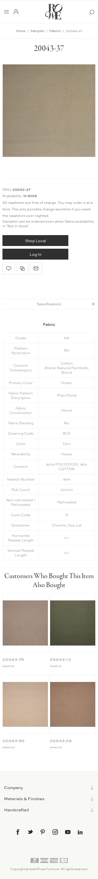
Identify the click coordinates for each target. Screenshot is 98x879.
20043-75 (13, 659)
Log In (35, 254)
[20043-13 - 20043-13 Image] (72, 623)
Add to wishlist (8, 268)
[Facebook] (17, 832)
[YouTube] (67, 832)
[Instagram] (55, 832)
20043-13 (60, 659)
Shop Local (35, 240)
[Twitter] (30, 831)
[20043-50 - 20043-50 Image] (25, 704)
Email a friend (36, 268)
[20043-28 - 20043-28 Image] (72, 704)
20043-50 (13, 740)
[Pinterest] (42, 832)
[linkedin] (80, 832)
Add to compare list (22, 268)
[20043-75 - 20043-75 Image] (25, 623)
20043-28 (61, 740)
